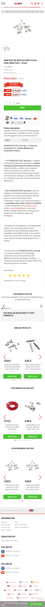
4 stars (24, 275)
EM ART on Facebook (12, 551)
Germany (13, 586)
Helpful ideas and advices (9, 540)
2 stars (15, 275)
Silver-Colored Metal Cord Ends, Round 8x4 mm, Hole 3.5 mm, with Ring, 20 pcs (12, 366)
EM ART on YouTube (12, 555)
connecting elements (18, 208)
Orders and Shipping (22, 527)
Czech (9, 590)
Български (12, 582)
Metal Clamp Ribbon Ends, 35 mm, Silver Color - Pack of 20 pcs (33, 366)
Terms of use (5, 527)
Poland (12, 594)
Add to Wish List (11, 73)
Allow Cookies (36, 604)
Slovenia (35, 594)
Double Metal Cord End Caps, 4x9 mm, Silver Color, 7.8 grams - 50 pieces (33, 427)
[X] (2, 603)
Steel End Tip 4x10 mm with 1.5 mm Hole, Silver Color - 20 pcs (12, 487)
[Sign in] (35, 3)
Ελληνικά (25, 582)
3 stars (19, 275)
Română (36, 582)
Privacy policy (5, 525)
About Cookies (6, 530)
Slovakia (23, 594)
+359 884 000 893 (34, 7)
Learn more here (10, 605)
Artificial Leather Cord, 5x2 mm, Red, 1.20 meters (12, 427)
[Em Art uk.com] (14, 4)
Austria (24, 586)
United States (24, 598)
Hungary (19, 590)
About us (4, 522)
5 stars (28, 275)
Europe (30, 590)
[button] (10, 379)
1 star (10, 275)
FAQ (16, 522)
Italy (39, 590)
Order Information (21, 525)
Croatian (35, 586)
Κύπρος (11, 598)
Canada (36, 598)
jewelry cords (31, 205)
